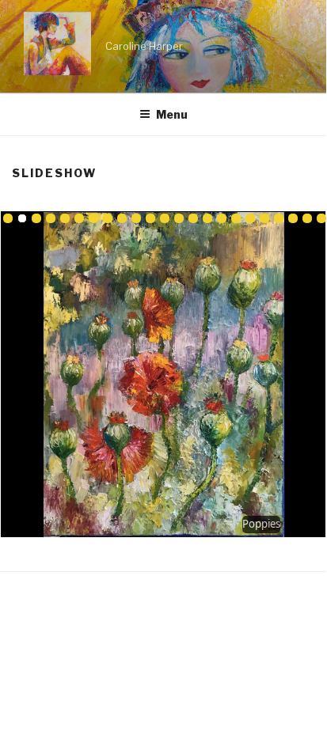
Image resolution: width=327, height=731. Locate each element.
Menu (172, 114)
